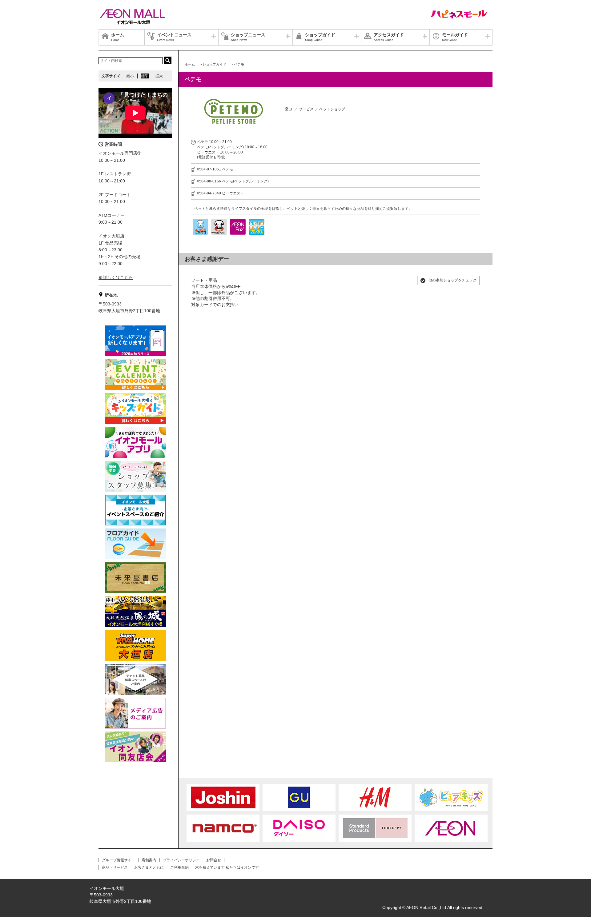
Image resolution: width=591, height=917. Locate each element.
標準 (144, 76)
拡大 (159, 76)
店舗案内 (149, 860)
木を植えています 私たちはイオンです (227, 867)
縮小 (130, 76)
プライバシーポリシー (181, 860)
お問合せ (213, 860)
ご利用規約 (179, 867)
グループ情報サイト (118, 860)
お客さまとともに (149, 867)
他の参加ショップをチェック (452, 280)
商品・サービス (115, 867)
